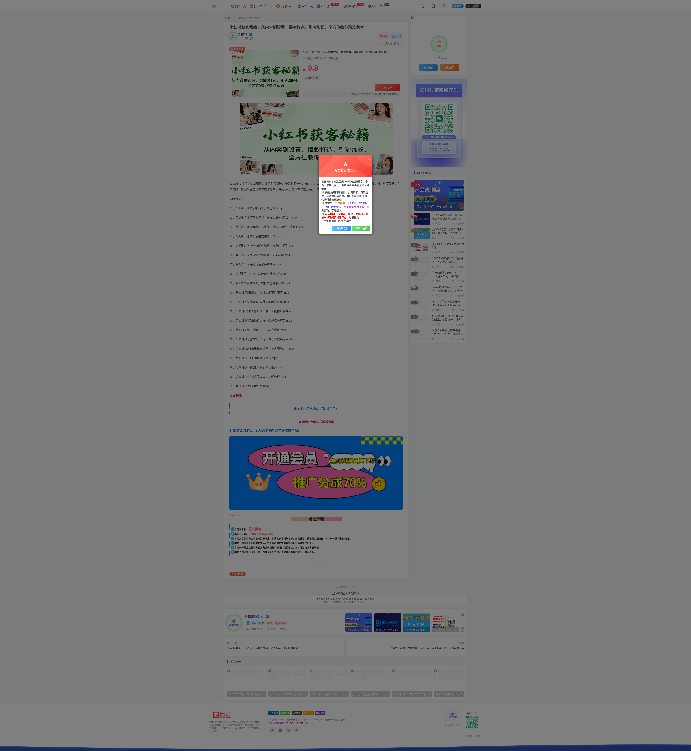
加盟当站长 (361, 228)
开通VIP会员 (341, 228)
